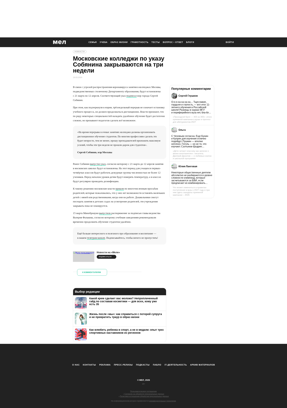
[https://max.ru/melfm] (168, 353)
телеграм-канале (96, 237)
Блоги (190, 42)
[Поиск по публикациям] (220, 42)
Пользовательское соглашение (143, 391)
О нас (76, 365)
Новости (80, 52)
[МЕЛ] (59, 42)
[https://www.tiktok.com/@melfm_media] (143, 353)
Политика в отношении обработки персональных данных (144, 396)
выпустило (105, 213)
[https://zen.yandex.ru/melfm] (127, 353)
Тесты (155, 42)
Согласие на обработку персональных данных (144, 394)
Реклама (105, 365)
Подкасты (143, 365)
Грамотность (139, 42)
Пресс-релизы (123, 365)
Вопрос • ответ (173, 42)
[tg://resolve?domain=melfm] (119, 353)
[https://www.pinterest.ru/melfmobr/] (151, 353)
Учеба (103, 42)
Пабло (157, 365)
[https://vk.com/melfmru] (135, 353)
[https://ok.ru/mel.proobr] (160, 353)
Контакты (89, 365)
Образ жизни (119, 42)
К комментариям (91, 272)
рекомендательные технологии (162, 401)
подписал (131, 95)
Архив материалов (202, 365)
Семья (92, 42)
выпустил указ (98, 164)
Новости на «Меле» (108, 252)
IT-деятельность (176, 365)
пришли (119, 188)
